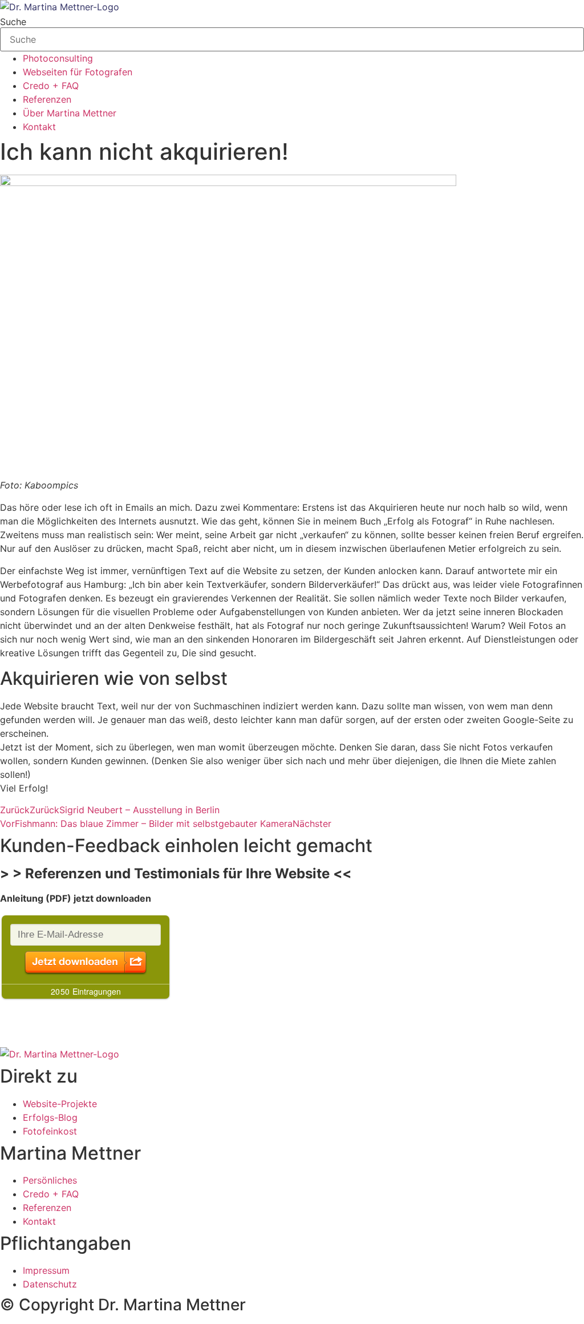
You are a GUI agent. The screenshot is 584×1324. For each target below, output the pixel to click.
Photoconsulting (58, 58)
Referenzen (47, 99)
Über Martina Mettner (69, 113)
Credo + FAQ (51, 85)
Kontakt (39, 126)
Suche (13, 21)
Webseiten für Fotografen (77, 72)
